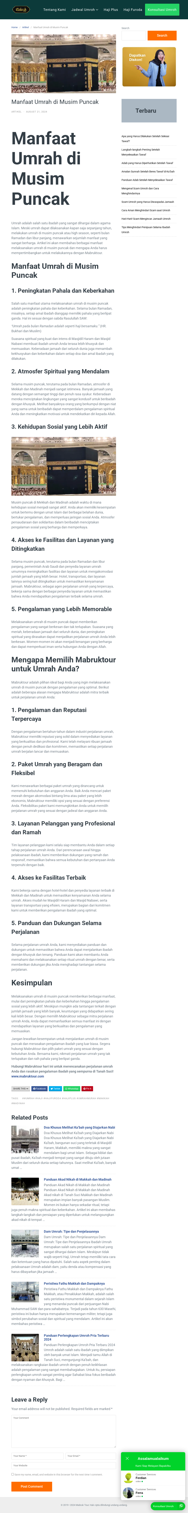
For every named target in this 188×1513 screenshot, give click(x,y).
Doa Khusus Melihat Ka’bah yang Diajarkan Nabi (79, 1127)
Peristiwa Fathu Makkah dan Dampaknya (74, 1283)
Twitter (56, 1088)
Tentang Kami (54, 10)
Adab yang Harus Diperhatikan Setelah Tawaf (147, 163)
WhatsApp (72, 1088)
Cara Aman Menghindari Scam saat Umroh (146, 210)
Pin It (88, 1088)
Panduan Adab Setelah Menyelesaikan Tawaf (147, 180)
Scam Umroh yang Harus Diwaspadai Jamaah (148, 201)
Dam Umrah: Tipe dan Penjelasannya (71, 1231)
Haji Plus (111, 10)
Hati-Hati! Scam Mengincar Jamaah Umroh (146, 218)
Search (125, 28)
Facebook (40, 1088)
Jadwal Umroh (83, 10)
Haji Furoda (133, 10)
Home (14, 27)
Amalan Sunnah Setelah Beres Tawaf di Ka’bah (148, 171)
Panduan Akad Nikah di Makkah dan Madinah (77, 1179)
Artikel (25, 27)
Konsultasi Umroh (162, 10)
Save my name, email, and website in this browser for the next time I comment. (59, 1474)
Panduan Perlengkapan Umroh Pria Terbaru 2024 (76, 1337)
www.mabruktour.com (27, 1076)
